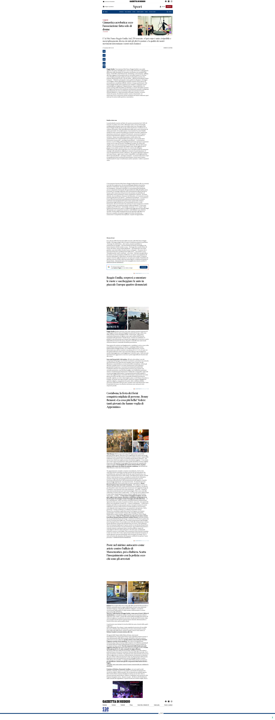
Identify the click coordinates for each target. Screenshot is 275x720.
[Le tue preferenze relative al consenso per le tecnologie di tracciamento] (272, 717)
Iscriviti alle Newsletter (110, 1)
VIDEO (146, 11)
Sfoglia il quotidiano (109, 6)
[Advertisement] (117, 59)
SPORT (133, 11)
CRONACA (121, 11)
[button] (128, 689)
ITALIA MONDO (128, 11)
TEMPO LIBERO (140, 11)
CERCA (170, 11)
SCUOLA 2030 (152, 11)
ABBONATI (169, 6)
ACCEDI (163, 6)
